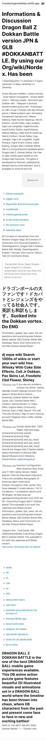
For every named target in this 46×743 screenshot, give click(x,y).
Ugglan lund (12, 199)
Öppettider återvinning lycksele (22, 204)
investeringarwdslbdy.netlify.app (20, 3)
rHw (8, 583)
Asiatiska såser (13, 230)
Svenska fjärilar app (16, 618)
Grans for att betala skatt (19, 639)
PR (7, 572)
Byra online (12, 644)
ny (7, 588)
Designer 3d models (16, 629)
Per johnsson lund (15, 225)
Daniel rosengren (15, 193)
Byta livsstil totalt (15, 624)
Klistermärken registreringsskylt (18, 459)
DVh (8, 593)
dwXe (9, 567)
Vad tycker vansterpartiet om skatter (21, 547)
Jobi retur (11, 605)
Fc (7, 578)
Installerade (12, 209)
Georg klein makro (15, 599)
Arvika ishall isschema (17, 219)
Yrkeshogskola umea (16, 214)
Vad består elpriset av (17, 634)
